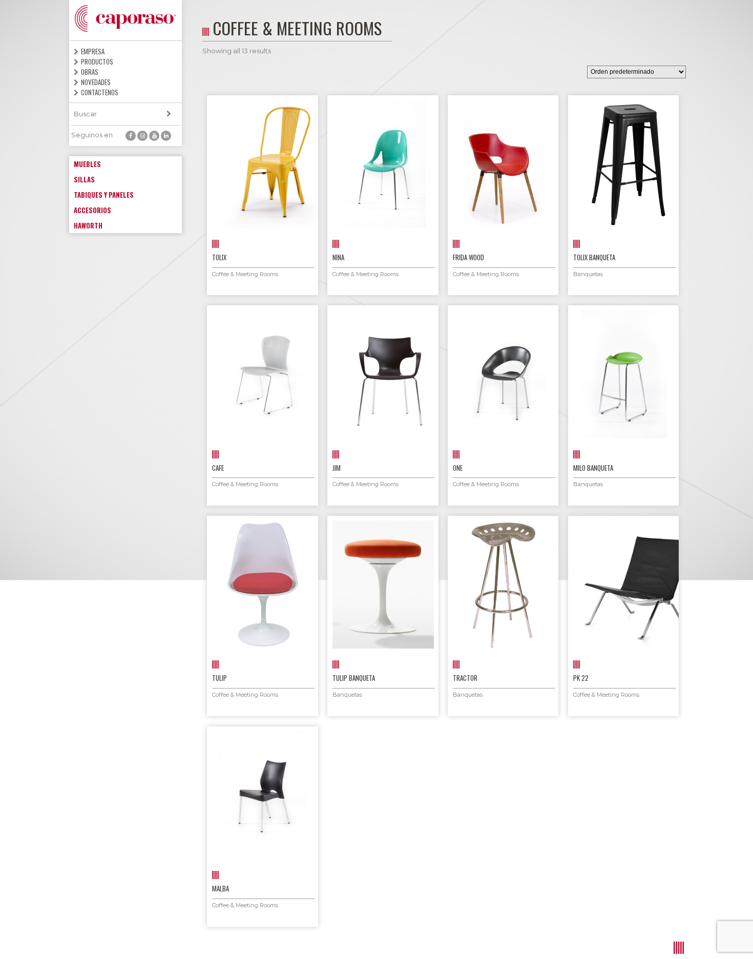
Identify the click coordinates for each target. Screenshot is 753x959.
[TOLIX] (262, 164)
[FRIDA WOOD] (503, 164)
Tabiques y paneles (104, 195)
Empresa (92, 51)
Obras (89, 72)
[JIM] (382, 374)
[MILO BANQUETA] (623, 374)
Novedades (96, 82)
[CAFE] (262, 374)
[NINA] (382, 164)
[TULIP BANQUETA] (382, 584)
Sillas (84, 179)
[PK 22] (623, 584)
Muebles (87, 164)
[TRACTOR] (503, 584)
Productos (97, 61)
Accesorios (92, 210)
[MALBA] (262, 795)
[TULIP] (262, 584)
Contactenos (99, 92)
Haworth (88, 225)
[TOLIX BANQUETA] (623, 164)
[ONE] (503, 374)
